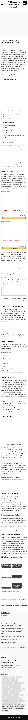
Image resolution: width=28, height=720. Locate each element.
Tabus (3, 706)
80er (21, 677)
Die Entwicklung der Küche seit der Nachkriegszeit (13, 599)
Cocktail (4, 591)
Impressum (19, 665)
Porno (20, 698)
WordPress (18, 717)
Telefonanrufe (10, 706)
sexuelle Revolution (19, 704)
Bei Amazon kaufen (14, 218)
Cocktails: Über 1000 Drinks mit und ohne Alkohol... (11, 211)
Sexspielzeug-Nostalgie (7, 704)
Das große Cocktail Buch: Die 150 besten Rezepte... (13, 240)
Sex (19, 702)
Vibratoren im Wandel (7, 708)
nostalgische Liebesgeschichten (9, 698)
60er (14, 677)
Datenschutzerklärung (10, 667)
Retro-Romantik (14, 700)
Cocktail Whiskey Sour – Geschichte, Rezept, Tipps (10, 41)
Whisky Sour (16, 591)
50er (10, 677)
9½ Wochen (4, 677)
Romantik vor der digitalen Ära (9, 702)
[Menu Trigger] (25, 3)
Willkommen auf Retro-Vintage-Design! (14, 4)
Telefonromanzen (19, 706)
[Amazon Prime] (24, 213)
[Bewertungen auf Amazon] (5, 213)
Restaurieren (5, 700)
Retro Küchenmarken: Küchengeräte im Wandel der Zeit (14, 606)
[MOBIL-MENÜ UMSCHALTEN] (2, 4)
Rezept (9, 591)
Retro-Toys (21, 700)
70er (17, 677)
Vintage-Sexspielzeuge (19, 708)
